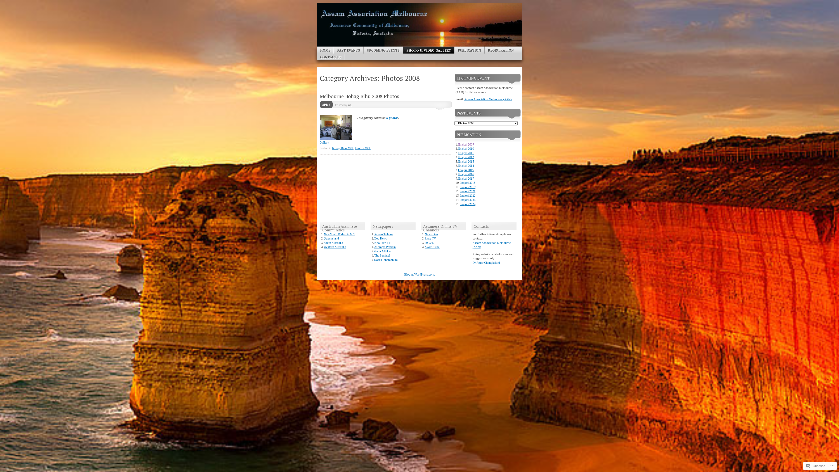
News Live (431, 234)
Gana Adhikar (382, 251)
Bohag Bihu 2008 (343, 148)
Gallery (324, 142)
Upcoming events (383, 50)
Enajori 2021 (467, 191)
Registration (501, 50)
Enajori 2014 (466, 166)
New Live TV (382, 243)
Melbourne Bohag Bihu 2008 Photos (359, 96)
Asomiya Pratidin (385, 247)
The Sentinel (382, 255)
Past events (348, 50)
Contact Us (330, 57)
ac (349, 105)
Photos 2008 (363, 148)
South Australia (333, 243)
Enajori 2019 (467, 187)
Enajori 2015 (466, 170)
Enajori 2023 (467, 200)
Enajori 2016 (466, 174)
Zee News (380, 238)
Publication (469, 50)
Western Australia (335, 247)
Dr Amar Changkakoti (486, 263)
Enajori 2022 (467, 196)
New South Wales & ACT (339, 234)
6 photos (392, 118)
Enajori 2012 (466, 157)
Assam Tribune (383, 234)
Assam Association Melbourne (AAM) (488, 99)
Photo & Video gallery (428, 50)
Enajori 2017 (466, 178)
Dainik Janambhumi (386, 260)
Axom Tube (432, 247)
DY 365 (429, 243)
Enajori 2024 (467, 204)
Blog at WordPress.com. (419, 274)
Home (325, 50)
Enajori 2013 (466, 161)
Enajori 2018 (467, 183)
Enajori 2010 (466, 149)
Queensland (331, 238)
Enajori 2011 (466, 153)
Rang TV (430, 238)
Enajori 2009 (466, 144)
